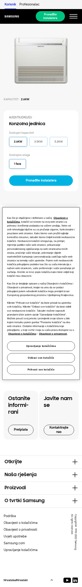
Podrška (10, 516)
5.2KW (58, 141)
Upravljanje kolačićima (41, 346)
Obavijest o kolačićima (21, 523)
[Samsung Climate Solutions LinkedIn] (75, 580)
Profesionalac (29, 4)
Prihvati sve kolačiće (41, 369)
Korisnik (10, 4)
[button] (41, 462)
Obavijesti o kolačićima (22, 333)
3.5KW (38, 141)
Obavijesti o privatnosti (53, 333)
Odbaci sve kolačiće (41, 357)
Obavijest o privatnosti (20, 530)
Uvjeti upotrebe (15, 536)
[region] (41, 293)
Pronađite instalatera (50, 16)
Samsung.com (14, 543)
